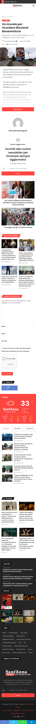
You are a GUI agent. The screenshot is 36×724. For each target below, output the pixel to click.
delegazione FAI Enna (8, 639)
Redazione (17, 710)
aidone (4, 632)
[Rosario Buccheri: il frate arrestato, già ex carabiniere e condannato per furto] (7, 457)
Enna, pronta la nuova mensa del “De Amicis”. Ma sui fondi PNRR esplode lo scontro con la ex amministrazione (9, 517)
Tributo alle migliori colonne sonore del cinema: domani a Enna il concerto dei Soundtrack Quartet (26, 516)
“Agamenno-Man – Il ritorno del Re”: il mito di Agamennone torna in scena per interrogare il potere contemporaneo (26, 543)
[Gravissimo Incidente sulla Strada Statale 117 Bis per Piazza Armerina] (7, 437)
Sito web (4, 341)
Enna (20, 642)
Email (4, 333)
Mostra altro (17, 109)
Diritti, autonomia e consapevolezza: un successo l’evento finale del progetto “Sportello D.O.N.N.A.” (26, 256)
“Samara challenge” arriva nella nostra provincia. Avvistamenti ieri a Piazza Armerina (23, 478)
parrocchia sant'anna (8, 649)
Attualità (10, 16)
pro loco (30, 649)
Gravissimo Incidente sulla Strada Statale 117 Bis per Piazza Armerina (23, 436)
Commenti (29, 428)
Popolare (6, 428)
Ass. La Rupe (23, 632)
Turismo (31, 652)
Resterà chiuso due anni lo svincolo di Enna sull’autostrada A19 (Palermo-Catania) (23, 446)
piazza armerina (21, 649)
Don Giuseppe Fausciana (9, 642)
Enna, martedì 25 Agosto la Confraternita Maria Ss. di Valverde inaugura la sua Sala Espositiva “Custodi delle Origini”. (9, 544)
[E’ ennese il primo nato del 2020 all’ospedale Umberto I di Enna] (7, 469)
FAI (25, 642)
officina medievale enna (20, 646)
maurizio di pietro (7, 646)
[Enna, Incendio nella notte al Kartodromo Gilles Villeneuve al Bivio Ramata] (6, 620)
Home (5, 16)
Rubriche (10, 710)
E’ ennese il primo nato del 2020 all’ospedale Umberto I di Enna (23, 468)
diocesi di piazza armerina (24, 639)
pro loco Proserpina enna (19, 652)
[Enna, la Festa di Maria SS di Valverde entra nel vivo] (18, 620)
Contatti (22, 713)
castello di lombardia (8, 636)
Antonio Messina (13, 632)
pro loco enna (6, 652)
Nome (4, 326)
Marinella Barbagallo (10, 41)
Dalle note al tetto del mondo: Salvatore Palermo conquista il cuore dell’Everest (9, 279)
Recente (17, 428)
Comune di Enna (20, 636)
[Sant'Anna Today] (18, 5)
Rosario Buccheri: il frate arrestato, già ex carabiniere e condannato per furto (23, 458)
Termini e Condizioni (28, 710)
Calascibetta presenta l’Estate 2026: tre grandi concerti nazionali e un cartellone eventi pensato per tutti (9, 254)
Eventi (8, 20)
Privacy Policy (15, 713)
